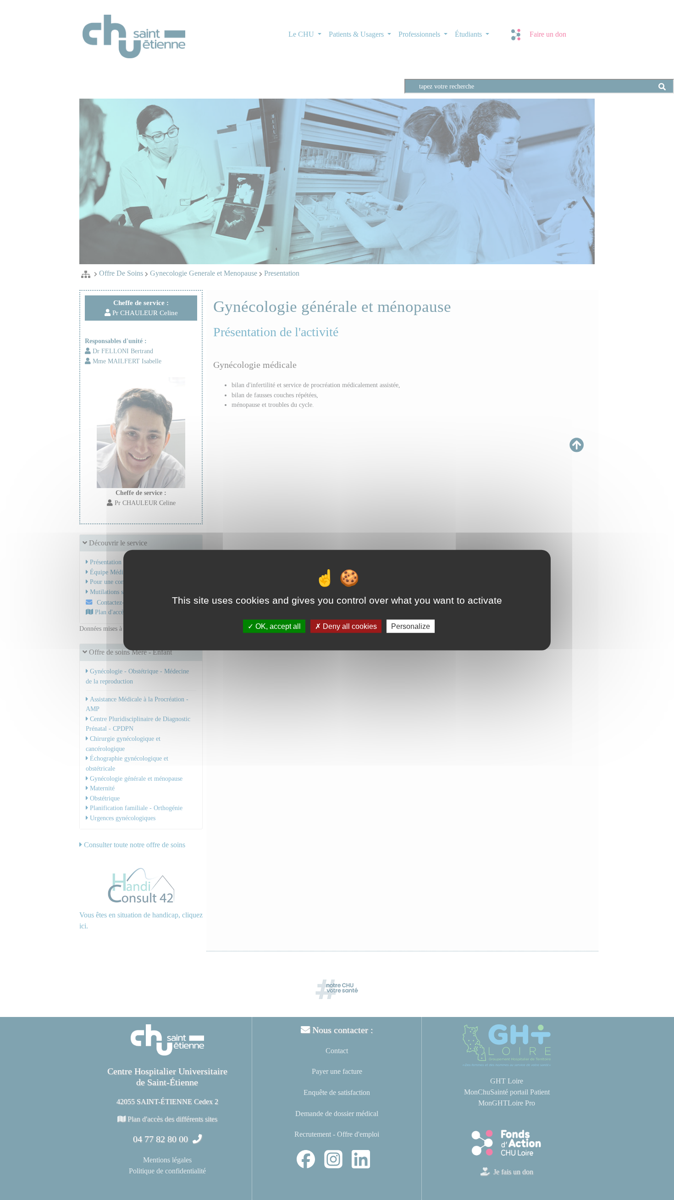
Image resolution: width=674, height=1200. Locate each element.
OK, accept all (277, 626)
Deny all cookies (349, 626)
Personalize (410, 626)
